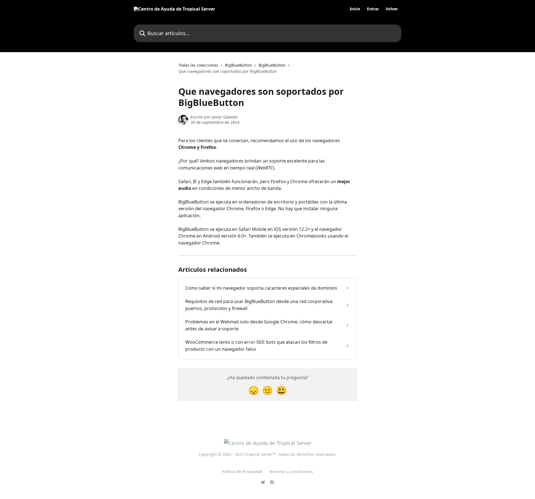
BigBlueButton (238, 65)
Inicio (355, 9)
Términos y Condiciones (291, 471)
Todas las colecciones (198, 65)
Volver (392, 9)
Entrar (373, 9)
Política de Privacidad (242, 471)
